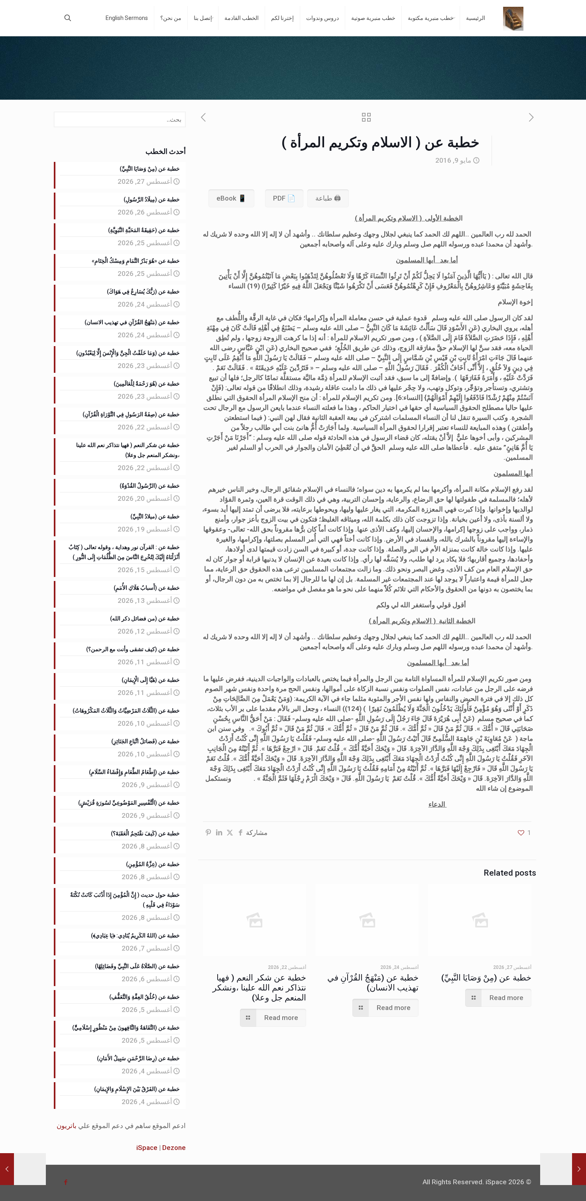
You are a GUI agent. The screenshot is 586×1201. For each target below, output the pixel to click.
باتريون (67, 1126)
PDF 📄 (284, 198)
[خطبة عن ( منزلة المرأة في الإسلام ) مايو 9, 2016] (23, 1169)
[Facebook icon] (66, 1182)
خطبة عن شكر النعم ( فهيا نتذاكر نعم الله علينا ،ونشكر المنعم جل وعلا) (259, 987)
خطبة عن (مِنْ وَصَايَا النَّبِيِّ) (486, 977)
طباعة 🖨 (328, 198)
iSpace (146, 1148)
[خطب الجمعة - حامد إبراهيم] (513, 18)
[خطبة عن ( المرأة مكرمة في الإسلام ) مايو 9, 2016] (563, 1169)
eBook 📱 (231, 198)
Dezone (174, 1148)
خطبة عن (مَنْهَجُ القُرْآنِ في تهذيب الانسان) (373, 982)
